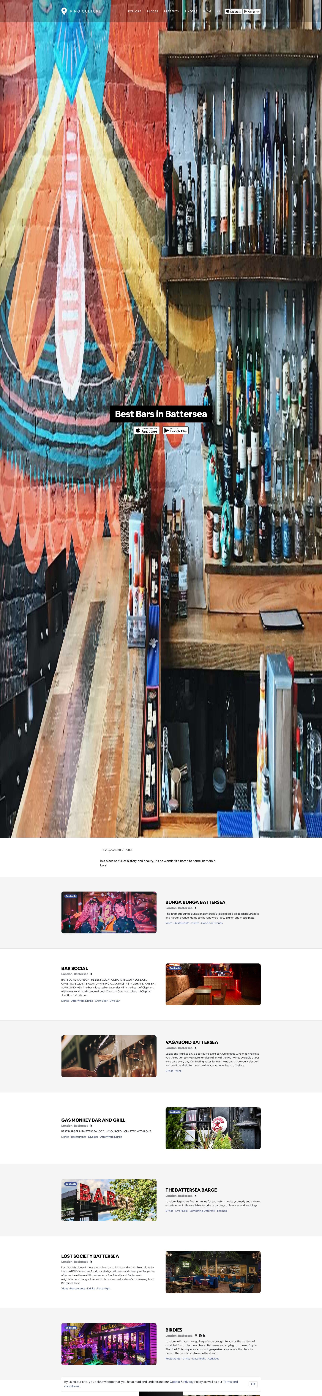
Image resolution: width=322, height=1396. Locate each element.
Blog (207, 11)
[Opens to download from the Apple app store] (233, 10)
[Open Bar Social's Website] (91, 974)
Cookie (175, 1382)
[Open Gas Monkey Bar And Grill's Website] (91, 1126)
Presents (171, 11)
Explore (134, 11)
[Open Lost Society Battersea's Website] (91, 1262)
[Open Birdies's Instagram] (196, 1336)
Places (152, 11)
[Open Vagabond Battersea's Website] (196, 1048)
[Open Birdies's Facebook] (200, 1336)
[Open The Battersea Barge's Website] (196, 1196)
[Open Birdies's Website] (204, 1336)
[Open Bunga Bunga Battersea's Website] (196, 908)
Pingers (191, 11)
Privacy (188, 1382)
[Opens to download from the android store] (252, 10)
